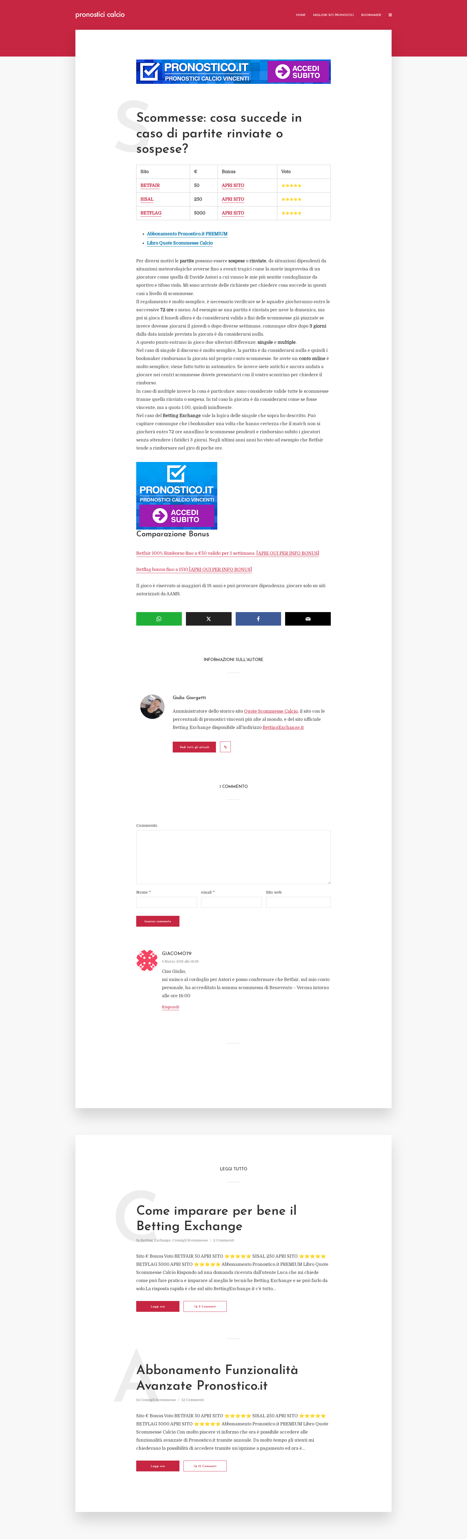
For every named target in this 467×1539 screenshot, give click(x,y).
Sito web (274, 892)
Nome (143, 892)
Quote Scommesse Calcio (271, 711)
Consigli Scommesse (190, 1240)
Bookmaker (371, 15)
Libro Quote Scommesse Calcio (180, 243)
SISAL (147, 199)
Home (301, 15)
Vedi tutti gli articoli (194, 747)
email (208, 892)
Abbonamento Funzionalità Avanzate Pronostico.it (217, 1378)
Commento (146, 825)
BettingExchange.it (283, 727)
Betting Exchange (156, 1240)
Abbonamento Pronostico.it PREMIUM (187, 234)
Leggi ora (158, 1306)
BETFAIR (150, 185)
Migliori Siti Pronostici (333, 15)
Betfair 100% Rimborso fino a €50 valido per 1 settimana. (227, 553)
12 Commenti (192, 1400)
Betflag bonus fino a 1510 (194, 569)
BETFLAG (151, 213)
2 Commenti (223, 1240)
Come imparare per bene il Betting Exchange (216, 1219)
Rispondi (170, 1007)
